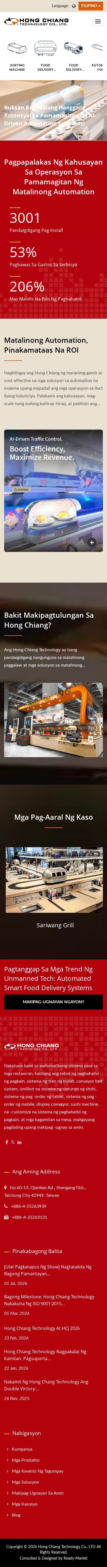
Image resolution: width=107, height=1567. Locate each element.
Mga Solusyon (25, 1482)
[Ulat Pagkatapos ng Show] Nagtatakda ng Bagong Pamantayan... (48, 1270)
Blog (16, 1515)
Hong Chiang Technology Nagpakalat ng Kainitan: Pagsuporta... (45, 1355)
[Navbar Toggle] (98, 21)
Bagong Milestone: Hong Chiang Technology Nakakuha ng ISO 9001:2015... (49, 1300)
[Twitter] (13, 1142)
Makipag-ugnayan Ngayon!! (53, 1002)
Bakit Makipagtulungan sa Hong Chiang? (49, 620)
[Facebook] (6, 1142)
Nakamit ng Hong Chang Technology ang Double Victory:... (46, 1385)
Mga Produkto (26, 1460)
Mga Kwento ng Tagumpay (37, 1471)
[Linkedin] (19, 1142)
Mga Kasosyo (25, 1504)
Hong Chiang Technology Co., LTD (66, 1547)
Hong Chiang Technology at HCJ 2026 (42, 1328)
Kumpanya (22, 1449)
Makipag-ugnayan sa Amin (38, 1493)
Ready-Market (76, 1558)
